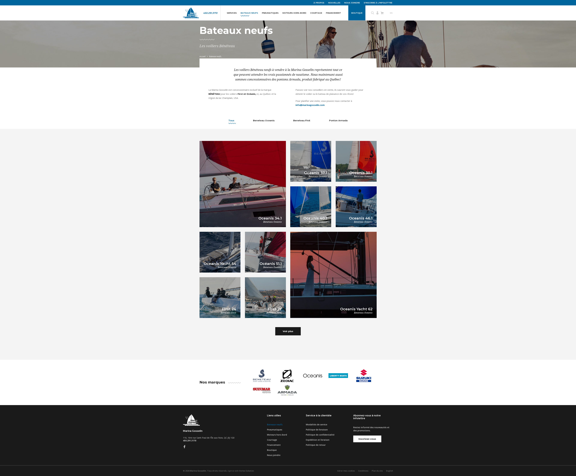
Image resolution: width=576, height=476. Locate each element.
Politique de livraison (317, 429)
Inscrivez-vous (367, 438)
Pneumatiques (270, 13)
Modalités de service (316, 424)
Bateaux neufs (249, 13)
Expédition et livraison (317, 439)
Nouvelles (334, 2)
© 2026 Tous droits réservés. (205, 470)
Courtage (316, 13)
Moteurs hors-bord (294, 13)
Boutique (356, 13)
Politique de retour (316, 444)
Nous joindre (352, 2)
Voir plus (288, 331)
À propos (319, 2)
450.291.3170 (210, 13)
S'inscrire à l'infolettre (378, 2)
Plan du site (377, 470)
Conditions (363, 470)
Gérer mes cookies (346, 470)
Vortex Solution (246, 470)
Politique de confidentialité (320, 434)
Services (232, 13)
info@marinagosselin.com (310, 104)
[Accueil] (191, 12)
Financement (333, 13)
